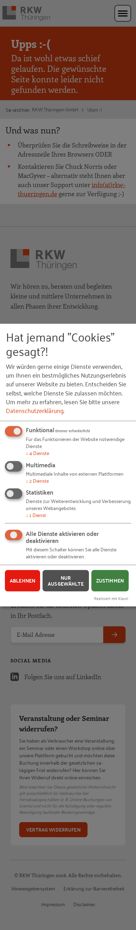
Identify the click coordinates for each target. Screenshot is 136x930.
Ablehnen (22, 580)
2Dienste (37, 480)
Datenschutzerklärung (34, 410)
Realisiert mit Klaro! (111, 598)
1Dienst (36, 514)
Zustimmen (110, 580)
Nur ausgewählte (66, 580)
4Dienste (37, 452)
